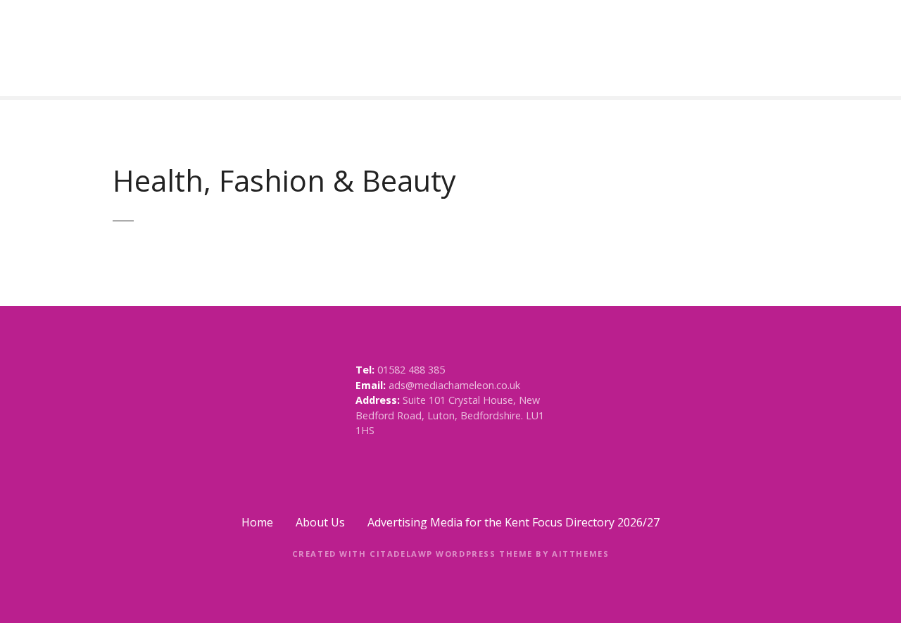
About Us (320, 522)
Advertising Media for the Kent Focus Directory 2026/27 (513, 522)
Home (257, 522)
